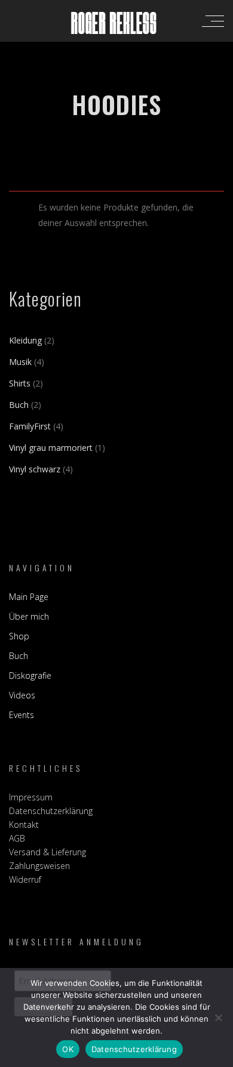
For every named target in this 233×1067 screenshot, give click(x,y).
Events (21, 714)
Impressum (31, 797)
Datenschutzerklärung (51, 811)
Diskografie (30, 675)
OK (67, 1049)
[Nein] (218, 1017)
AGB (17, 838)
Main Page (28, 596)
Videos (22, 695)
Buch (18, 655)
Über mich (29, 616)
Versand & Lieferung (47, 852)
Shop (19, 636)
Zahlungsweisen (39, 865)
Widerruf (25, 879)
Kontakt (24, 824)
